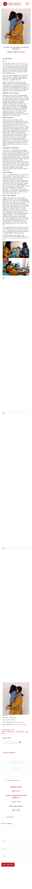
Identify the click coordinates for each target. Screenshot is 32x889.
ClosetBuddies (6, 730)
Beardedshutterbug (17, 722)
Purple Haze (16, 787)
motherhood (10, 731)
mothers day (20, 731)
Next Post (16, 768)
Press (18, 883)
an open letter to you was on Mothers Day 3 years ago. (15, 64)
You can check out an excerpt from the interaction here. (16, 238)
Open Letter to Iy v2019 (16, 52)
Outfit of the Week (12, 47)
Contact (24, 883)
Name (3, 841)
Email (3, 848)
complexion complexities (18, 125)
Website (3, 856)
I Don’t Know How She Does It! (16, 797)
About (13, 883)
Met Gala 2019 (16, 806)
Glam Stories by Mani (20, 724)
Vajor (13, 715)
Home (8, 883)
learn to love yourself (19, 223)
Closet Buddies (9, 753)
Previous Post (16, 762)
